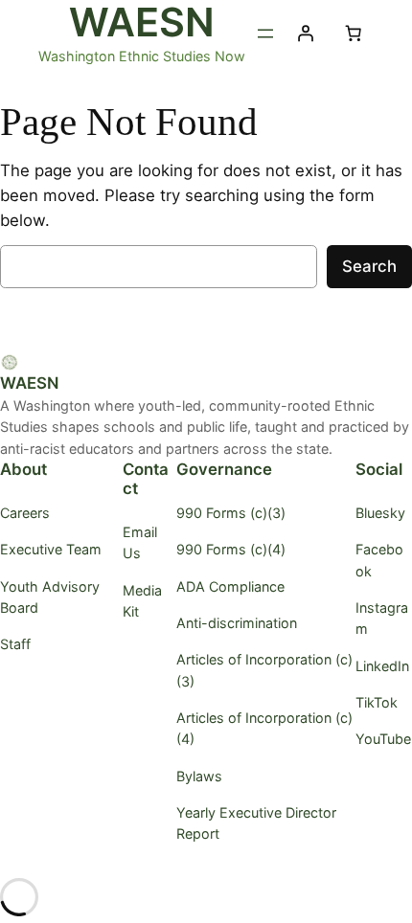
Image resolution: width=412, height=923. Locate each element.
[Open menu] (265, 33)
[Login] (305, 33)
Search (369, 266)
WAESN (29, 383)
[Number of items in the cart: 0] (353, 33)
